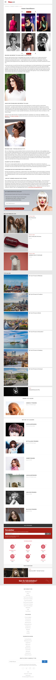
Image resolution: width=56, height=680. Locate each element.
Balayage (28, 629)
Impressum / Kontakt (28, 673)
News (28, 593)
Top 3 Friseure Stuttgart (28, 605)
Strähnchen (28, 646)
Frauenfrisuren (28, 620)
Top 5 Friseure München (28, 597)
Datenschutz (34, 665)
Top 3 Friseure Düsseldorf (28, 602)
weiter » (35, 11)
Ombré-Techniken (15, 116)
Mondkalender (28, 591)
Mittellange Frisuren (28, 640)
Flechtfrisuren (28, 626)
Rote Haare (28, 651)
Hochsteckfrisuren (28, 624)
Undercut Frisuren (28, 654)
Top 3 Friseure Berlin (28, 600)
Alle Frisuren (28, 525)
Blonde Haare (28, 647)
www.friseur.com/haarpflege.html (35, 187)
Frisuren (28, 614)
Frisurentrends (28, 619)
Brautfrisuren (28, 627)
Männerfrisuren (28, 622)
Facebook (23, 668)
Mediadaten (28, 607)
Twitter (26, 668)
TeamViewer (28, 611)
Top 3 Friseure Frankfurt (28, 598)
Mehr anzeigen (28, 565)
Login (28, 609)
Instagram (33, 668)
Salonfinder (28, 595)
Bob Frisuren (28, 644)
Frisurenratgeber (28, 617)
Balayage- (7, 116)
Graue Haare (28, 649)
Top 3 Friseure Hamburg (28, 604)
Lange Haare (28, 642)
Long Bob (28, 633)
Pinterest (30, 668)
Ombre (28, 631)
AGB (28, 671)
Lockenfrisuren (28, 653)
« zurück (22, 11)
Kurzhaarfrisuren (28, 639)
